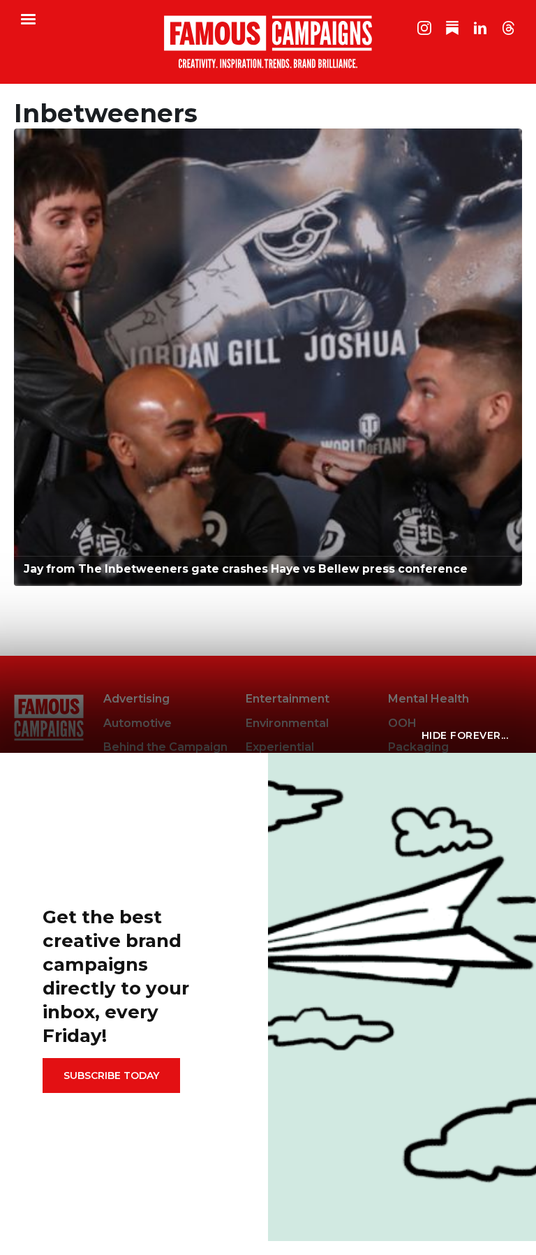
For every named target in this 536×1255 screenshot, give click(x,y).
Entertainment (287, 698)
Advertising (136, 698)
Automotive (137, 723)
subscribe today (111, 1075)
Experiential (280, 747)
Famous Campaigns (268, 42)
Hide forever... (465, 735)
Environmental (287, 723)
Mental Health (428, 698)
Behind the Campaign (165, 747)
